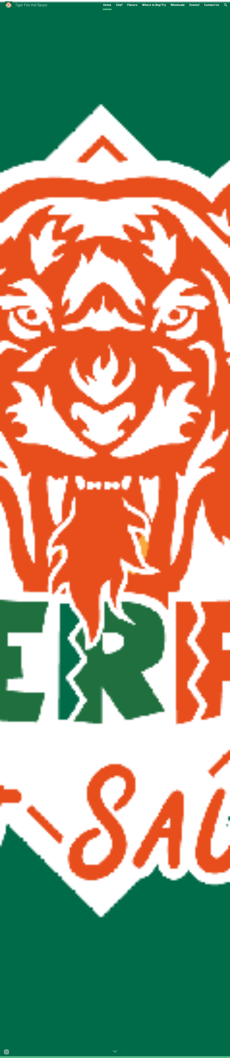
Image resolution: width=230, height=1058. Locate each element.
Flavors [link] (132, 5)
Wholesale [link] (178, 5)
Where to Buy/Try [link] (154, 5)
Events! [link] (194, 5)
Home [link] (107, 5)
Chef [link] (119, 5)
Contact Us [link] (211, 5)
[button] (225, 5)
